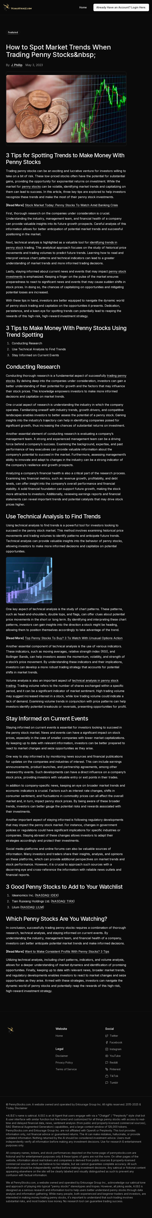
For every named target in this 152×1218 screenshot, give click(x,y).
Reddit (114, 1062)
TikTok (114, 1075)
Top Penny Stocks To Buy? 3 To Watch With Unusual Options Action (74, 638)
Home (83, 7)
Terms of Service (66, 1069)
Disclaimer (62, 1055)
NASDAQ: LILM (32, 907)
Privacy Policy (64, 1062)
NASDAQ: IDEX (47, 895)
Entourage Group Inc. (88, 1104)
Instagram (115, 1049)
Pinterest (115, 1069)
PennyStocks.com (20, 1104)
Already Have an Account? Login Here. (121, 7)
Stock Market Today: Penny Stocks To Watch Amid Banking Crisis (71, 205)
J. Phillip (16, 65)
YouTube (115, 1055)
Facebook (116, 1042)
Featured (13, 32)
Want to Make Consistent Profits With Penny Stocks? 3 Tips (67, 951)
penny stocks (31, 186)
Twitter (114, 1035)
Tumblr (114, 1082)
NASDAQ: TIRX (63, 901)
